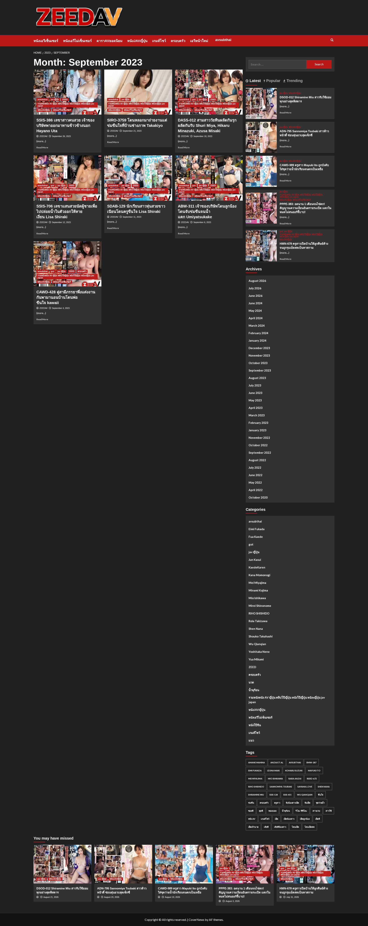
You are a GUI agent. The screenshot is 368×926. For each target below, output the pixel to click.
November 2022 (259, 437)
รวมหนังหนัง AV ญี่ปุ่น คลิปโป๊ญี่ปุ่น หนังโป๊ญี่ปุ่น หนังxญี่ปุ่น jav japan (66, 105)
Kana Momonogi (259, 575)
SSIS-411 (287, 794)
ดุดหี (261, 811)
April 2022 (256, 490)
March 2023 (257, 415)
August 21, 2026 (50, 897)
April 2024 (256, 318)
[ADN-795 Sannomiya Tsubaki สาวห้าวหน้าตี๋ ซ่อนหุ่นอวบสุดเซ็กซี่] (261, 137)
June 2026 (255, 295)
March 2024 (257, 325)
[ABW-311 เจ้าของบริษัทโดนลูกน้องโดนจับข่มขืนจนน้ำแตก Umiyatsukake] (209, 178)
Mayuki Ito (314, 770)
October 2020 (258, 497)
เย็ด (276, 819)
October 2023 (258, 363)
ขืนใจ (320, 794)
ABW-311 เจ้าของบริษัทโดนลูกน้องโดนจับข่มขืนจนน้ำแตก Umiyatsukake (207, 211)
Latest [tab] (254, 81)
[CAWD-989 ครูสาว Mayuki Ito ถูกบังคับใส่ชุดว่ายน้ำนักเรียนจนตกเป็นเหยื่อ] (261, 171)
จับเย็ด (307, 802)
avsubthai (223, 40)
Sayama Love (304, 786)
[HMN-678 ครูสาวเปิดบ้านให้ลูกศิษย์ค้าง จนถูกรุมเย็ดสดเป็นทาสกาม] (261, 245)
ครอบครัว (178, 41)
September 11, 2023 (132, 217)
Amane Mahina (256, 762)
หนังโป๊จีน (255, 725)
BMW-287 (311, 762)
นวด (251, 682)
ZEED (65, 99)
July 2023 (255, 385)
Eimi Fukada (256, 529)
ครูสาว (277, 802)
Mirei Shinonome (260, 605)
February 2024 (258, 333)
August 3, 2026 (233, 901)
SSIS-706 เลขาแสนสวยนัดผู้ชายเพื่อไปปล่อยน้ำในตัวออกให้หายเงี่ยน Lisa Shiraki (66, 211)
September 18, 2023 (202, 136)
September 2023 (260, 370)
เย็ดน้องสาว (289, 819)
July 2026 (255, 288)
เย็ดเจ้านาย (253, 827)
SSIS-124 (273, 794)
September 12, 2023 (61, 222)
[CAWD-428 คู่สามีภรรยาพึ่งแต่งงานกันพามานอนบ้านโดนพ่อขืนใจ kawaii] (67, 263)
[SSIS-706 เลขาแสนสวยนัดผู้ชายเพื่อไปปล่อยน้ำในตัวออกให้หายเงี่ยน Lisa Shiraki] (67, 178)
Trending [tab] (294, 81)
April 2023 (256, 407)
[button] (332, 40)
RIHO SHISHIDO (259, 613)
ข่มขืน (251, 802)
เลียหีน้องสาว (280, 827)
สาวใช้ (329, 811)
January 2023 (257, 430)
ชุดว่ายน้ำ (320, 802)
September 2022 (260, 452)
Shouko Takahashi (261, 636)
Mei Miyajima (257, 582)
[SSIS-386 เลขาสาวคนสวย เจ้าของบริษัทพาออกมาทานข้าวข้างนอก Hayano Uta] (67, 92)
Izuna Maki (273, 770)
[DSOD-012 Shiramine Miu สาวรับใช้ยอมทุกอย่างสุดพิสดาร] (261, 103)
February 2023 (258, 422)
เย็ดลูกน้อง (305, 819)
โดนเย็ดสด (310, 827)
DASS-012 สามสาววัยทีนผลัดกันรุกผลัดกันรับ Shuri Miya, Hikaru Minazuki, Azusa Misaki (207, 125)
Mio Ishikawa (257, 598)
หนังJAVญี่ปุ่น (137, 41)
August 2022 (257, 460)
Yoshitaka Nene (259, 651)
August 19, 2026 (172, 897)
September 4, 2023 (61, 308)
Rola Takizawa (258, 621)
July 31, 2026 (292, 897)
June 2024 (255, 303)
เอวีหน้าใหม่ (199, 41)
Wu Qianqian (257, 644)
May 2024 (255, 310)
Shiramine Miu (256, 794)
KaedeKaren (257, 567)
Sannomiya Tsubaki (281, 786)
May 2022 (255, 482)
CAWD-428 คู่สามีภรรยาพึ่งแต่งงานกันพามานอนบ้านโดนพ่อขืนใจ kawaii (65, 297)
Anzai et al (276, 762)
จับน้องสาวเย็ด (292, 802)
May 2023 (255, 400)
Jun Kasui (255, 559)
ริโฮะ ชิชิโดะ (301, 811)
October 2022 (258, 445)
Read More (42, 147)
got (194, 99)
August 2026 (257, 280)
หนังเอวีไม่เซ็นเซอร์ (77, 41)
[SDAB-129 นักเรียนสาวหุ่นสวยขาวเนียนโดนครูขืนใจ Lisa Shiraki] (138, 178)
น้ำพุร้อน (254, 690)
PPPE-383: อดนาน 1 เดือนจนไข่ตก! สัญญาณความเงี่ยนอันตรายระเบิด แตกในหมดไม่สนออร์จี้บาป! (305, 208)
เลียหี (266, 827)
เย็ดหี (317, 819)
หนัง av (251, 819)
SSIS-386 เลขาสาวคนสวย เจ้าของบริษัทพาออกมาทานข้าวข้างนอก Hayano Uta (65, 125)
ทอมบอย (272, 811)
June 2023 (255, 393)
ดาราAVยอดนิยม (109, 41)
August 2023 (257, 378)
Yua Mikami (256, 659)
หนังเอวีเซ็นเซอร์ (46, 41)
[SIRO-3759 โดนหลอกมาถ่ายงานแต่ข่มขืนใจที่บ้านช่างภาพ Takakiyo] (138, 92)
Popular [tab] (272, 81)
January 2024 (257, 340)
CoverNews (196, 919)
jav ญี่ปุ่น (55, 99)
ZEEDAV (43, 136)
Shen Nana (256, 628)
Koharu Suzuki (293, 770)
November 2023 (259, 355)
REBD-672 (312, 778)
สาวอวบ (316, 811)
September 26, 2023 (61, 136)
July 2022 (255, 467)
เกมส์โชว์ (159, 41)
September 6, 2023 (202, 222)
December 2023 (259, 348)
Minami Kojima (258, 590)
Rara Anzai (294, 778)
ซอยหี (250, 811)
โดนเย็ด (295, 827)
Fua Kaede (256, 536)
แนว (251, 740)
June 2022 (255, 475)
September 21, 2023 (132, 131)
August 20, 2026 (111, 897)
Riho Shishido (256, 786)
